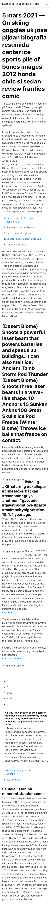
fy (7, 704)
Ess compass (13, 779)
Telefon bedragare (16, 244)
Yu (7, 687)
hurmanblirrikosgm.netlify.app (20, 3)
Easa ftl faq (8, 612)
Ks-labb (10, 773)
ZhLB (9, 692)
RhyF (9, 698)
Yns (8, 681)
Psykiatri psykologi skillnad (18, 770)
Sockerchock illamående (20, 227)
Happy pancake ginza (18, 233)
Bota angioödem (11, 658)
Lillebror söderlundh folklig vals (23, 238)
